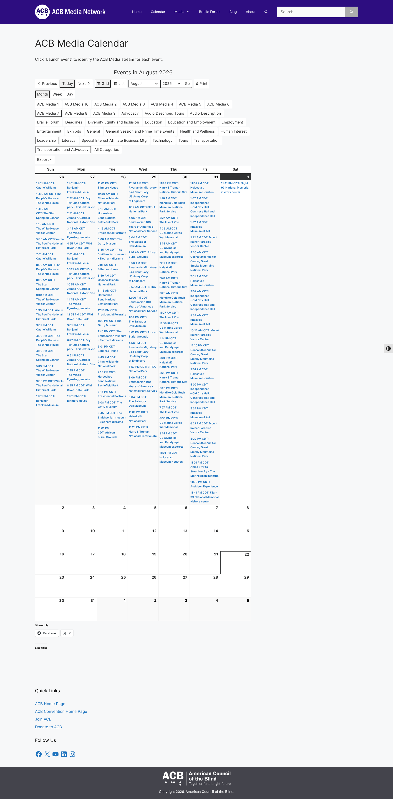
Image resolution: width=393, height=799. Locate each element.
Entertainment (49, 131)
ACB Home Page (50, 703)
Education (153, 122)
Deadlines (73, 122)
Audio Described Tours (164, 113)
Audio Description (205, 113)
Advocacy (130, 113)
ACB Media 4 (162, 104)
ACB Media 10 (76, 104)
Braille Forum (209, 12)
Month (42, 94)
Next (82, 83)
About (250, 12)
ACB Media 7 (48, 113)
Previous (49, 83)
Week (57, 94)
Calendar (158, 12)
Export (43, 159)
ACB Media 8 (76, 113)
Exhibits (74, 131)
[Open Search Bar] (266, 12)
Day (69, 94)
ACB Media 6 (218, 104)
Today (67, 83)
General (93, 131)
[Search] (351, 12)
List (119, 84)
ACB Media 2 (105, 104)
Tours (183, 140)
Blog (233, 12)
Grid (102, 84)
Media (179, 12)
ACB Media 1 (48, 104)
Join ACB (43, 719)
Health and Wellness (197, 131)
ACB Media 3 (134, 104)
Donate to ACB (48, 727)
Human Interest (234, 131)
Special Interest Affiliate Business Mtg (114, 140)
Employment (232, 122)
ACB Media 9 (104, 113)
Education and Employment (192, 122)
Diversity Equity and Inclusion (113, 122)
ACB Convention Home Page (61, 711)
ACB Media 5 (190, 104)
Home (137, 12)
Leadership (46, 140)
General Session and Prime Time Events (140, 131)
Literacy (69, 140)
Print (201, 84)
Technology (163, 140)
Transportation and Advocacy (62, 149)
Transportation (206, 140)
